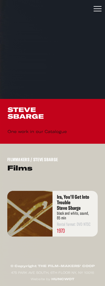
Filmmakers (18, 159)
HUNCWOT (62, 279)
